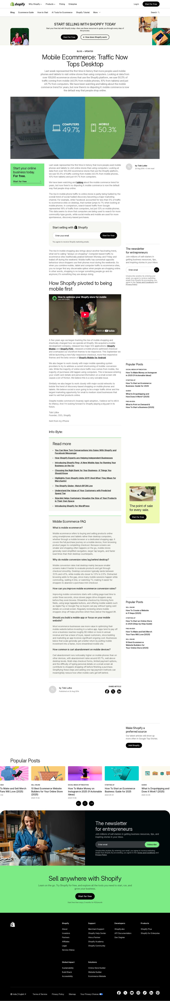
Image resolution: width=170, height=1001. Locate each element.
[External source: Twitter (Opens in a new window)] (125, 993)
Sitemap (72, 994)
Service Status (68, 950)
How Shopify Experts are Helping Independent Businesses (84, 458)
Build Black (67, 972)
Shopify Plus (146, 929)
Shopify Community (96, 946)
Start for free (151, 4)
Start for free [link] (108, 235)
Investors (66, 933)
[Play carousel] (85, 803)
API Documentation (122, 933)
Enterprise (73, 4)
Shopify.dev (119, 929)
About (64, 929)
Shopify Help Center (97, 933)
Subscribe (152, 844)
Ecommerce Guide (26, 12)
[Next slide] (91, 803)
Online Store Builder (97, 968)
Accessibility (67, 976)
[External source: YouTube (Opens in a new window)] (132, 993)
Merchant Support (96, 929)
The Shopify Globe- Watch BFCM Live (74, 486)
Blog (12, 12)
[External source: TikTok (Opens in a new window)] (145, 993)
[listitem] (85, 781)
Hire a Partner (94, 937)
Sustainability (68, 968)
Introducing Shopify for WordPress (72, 506)
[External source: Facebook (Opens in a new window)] (119, 993)
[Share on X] (113, 691)
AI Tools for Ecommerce (62, 12)
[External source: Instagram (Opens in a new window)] (138, 993)
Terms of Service (40, 994)
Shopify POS (66, 349)
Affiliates (65, 941)
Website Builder (95, 972)
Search (154, 12)
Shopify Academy (96, 941)
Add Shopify (133, 745)
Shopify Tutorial (83, 12)
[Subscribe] (156, 269)
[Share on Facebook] (107, 691)
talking (79, 182)
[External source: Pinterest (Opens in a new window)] (158, 993)
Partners (65, 937)
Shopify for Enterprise (150, 933)
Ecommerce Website (97, 976)
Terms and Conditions (145, 282)
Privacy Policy (131, 284)
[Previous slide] (78, 803)
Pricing (62, 4)
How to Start (42, 12)
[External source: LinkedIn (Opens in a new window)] (151, 993)
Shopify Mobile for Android (92, 357)
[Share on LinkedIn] (119, 691)
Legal (64, 946)
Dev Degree (119, 937)
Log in (136, 4)
